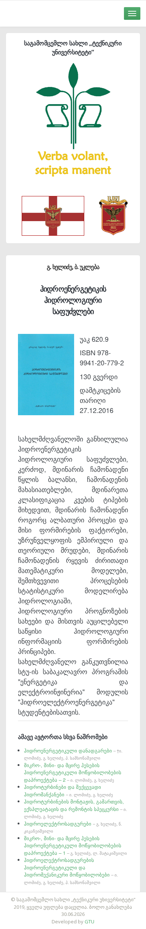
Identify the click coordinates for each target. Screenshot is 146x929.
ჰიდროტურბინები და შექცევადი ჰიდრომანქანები (68, 790)
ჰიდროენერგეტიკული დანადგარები (73, 754)
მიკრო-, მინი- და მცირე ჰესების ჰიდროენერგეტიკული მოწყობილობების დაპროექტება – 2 (72, 772)
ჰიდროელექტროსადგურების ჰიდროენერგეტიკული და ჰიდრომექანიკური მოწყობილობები (71, 870)
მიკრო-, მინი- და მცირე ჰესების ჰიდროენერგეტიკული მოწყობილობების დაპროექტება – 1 (75, 845)
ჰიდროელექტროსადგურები (73, 827)
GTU (89, 921)
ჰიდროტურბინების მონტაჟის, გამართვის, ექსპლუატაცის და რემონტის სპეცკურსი (75, 808)
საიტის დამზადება (95, 895)
